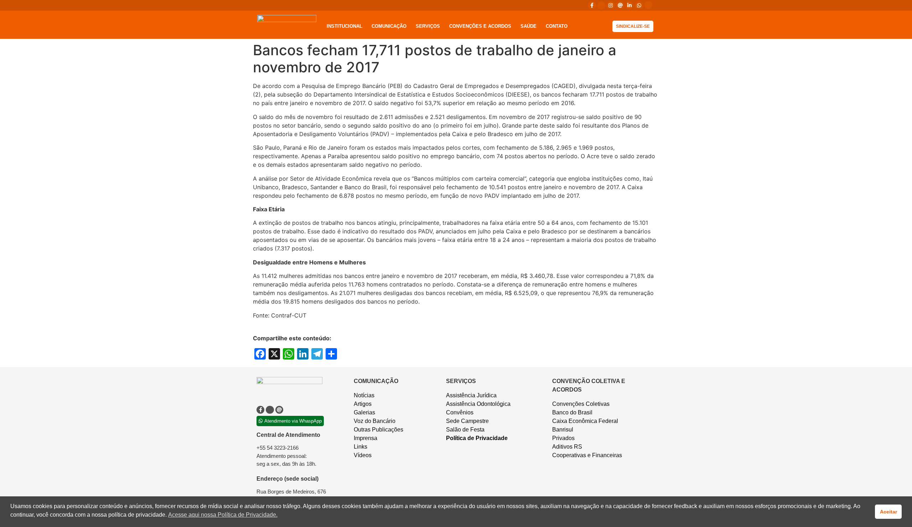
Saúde (528, 26)
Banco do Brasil (572, 412)
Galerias (364, 412)
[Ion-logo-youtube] (648, 5)
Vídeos (363, 455)
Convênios (459, 412)
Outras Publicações (378, 430)
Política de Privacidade (477, 438)
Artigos (363, 404)
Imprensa (365, 438)
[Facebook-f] (592, 5)
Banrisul (562, 430)
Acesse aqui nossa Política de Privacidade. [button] (223, 515)
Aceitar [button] (888, 512)
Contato (557, 26)
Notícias (364, 395)
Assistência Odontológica (478, 404)
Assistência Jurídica (471, 395)
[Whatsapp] (639, 5)
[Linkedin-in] (629, 5)
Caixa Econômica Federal (585, 421)
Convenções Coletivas (581, 404)
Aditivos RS (567, 447)
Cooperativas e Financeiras (587, 455)
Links (360, 447)
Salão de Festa (465, 430)
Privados (563, 438)
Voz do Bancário (374, 421)
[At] (620, 5)
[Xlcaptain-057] (601, 5)
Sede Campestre (467, 421)
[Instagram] (611, 5)
